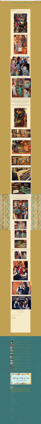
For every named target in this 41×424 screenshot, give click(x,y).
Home (20, 333)
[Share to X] (19, 315)
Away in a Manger (12, 400)
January (12, 412)
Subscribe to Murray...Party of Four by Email (14, 338)
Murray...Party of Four (20, 3)
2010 (11, 414)
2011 (11, 413)
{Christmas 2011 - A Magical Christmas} (20, 311)
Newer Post (12, 333)
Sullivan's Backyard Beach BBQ (15, 359)
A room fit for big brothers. (15, 368)
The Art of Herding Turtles (15, 356)
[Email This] (18, 315)
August (12, 406)
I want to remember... (13, 398)
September (12, 405)
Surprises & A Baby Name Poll (15, 362)
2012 (11, 396)
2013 (11, 395)
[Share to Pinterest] (20, 315)
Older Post (29, 333)
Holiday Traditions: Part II (13, 399)
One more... (14, 365)
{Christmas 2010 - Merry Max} (20, 312)
